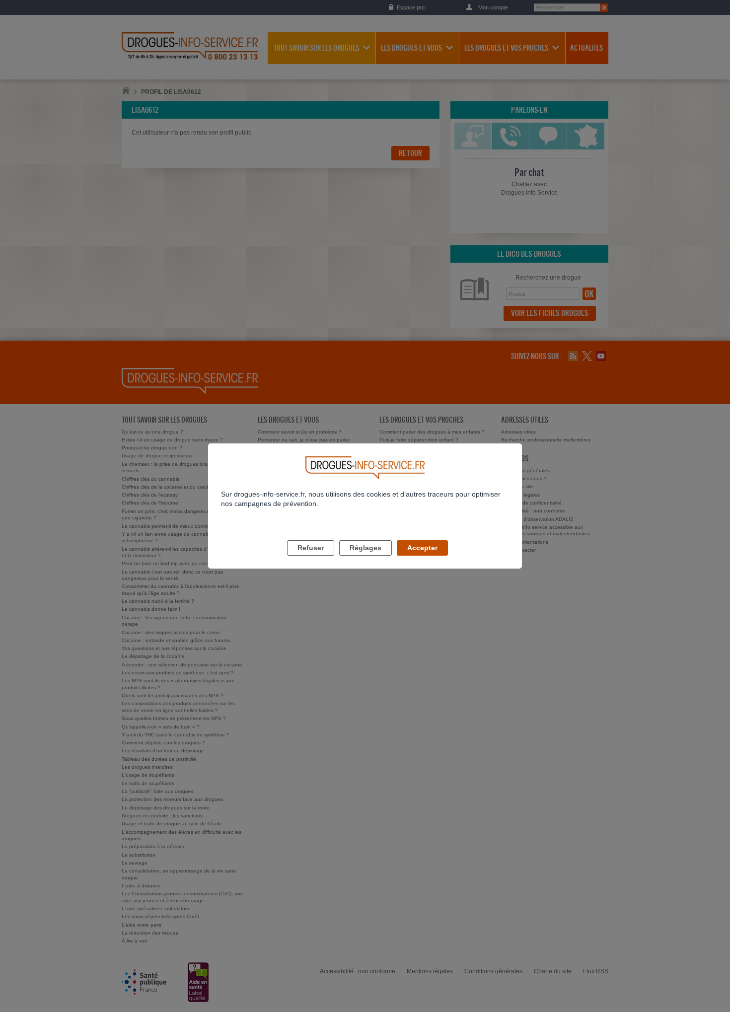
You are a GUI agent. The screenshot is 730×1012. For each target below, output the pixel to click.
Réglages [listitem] (365, 548)
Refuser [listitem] (310, 548)
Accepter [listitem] (422, 548)
